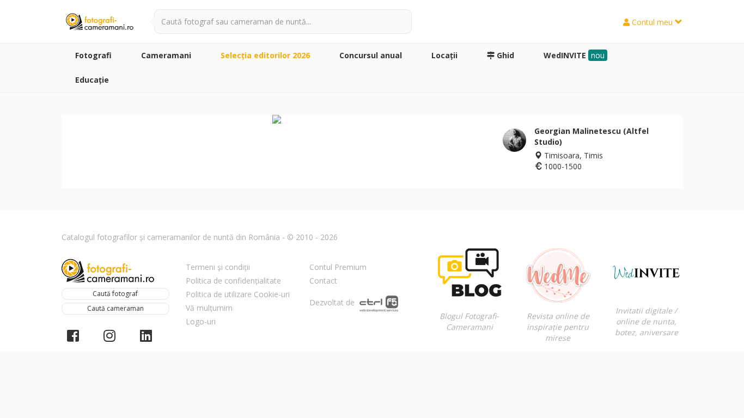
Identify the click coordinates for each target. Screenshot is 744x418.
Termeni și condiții (218, 267)
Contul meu (652, 22)
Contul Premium (338, 267)
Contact (323, 280)
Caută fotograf (115, 293)
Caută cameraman (115, 308)
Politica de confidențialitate (233, 280)
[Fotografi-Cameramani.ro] (100, 22)
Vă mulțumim (209, 308)
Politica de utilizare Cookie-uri (238, 294)
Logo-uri (201, 321)
